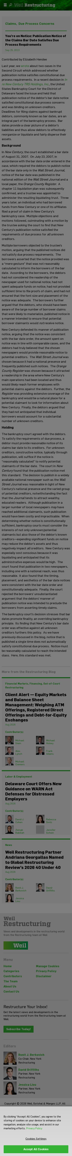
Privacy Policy (34, 1128)
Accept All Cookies (36, 1149)
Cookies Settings (36, 1138)
